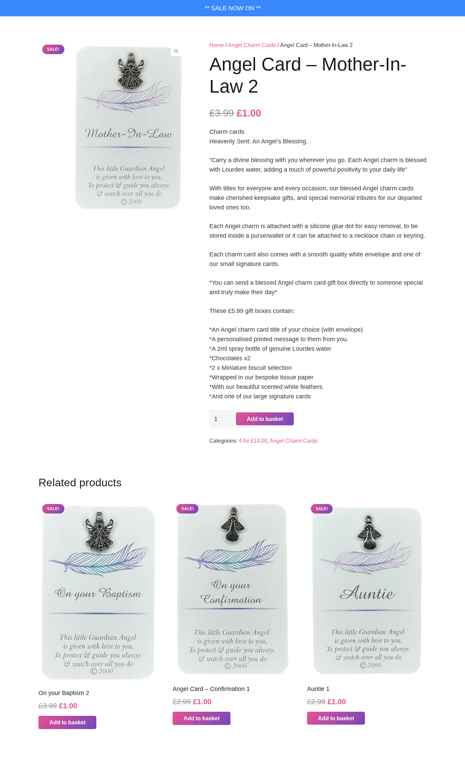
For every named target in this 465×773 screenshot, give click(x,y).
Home (216, 45)
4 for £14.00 (253, 441)
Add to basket (265, 419)
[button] (67, 722)
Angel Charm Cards (252, 45)
